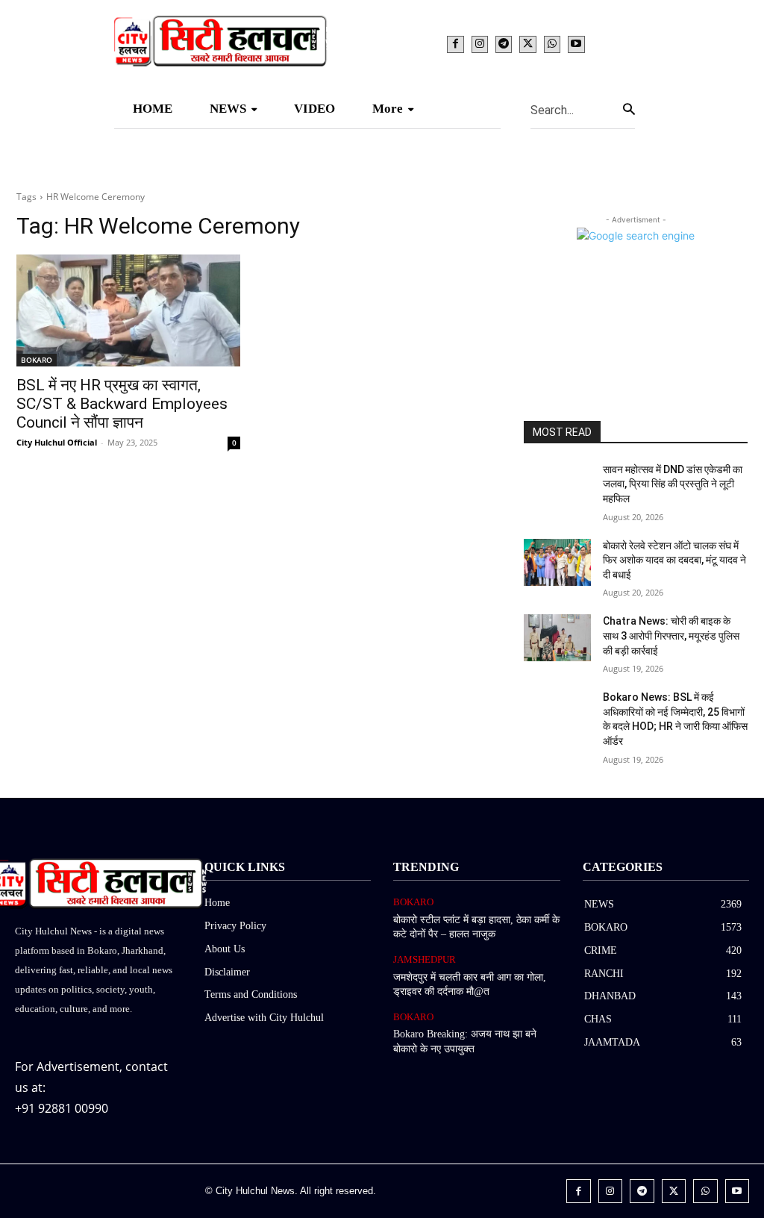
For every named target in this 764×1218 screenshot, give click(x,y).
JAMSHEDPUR (424, 959)
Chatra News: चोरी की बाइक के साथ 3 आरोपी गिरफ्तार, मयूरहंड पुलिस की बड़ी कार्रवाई (671, 635)
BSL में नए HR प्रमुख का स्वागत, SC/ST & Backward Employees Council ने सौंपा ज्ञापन (122, 403)
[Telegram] (503, 44)
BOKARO (36, 360)
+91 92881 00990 (61, 1108)
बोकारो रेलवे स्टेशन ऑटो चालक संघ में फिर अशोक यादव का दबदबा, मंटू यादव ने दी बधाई (674, 560)
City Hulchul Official (56, 442)
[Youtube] (576, 44)
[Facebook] (455, 44)
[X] (527, 44)
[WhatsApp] (552, 44)
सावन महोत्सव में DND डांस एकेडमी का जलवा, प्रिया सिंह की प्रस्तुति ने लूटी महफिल (672, 484)
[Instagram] (480, 44)
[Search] (629, 109)
